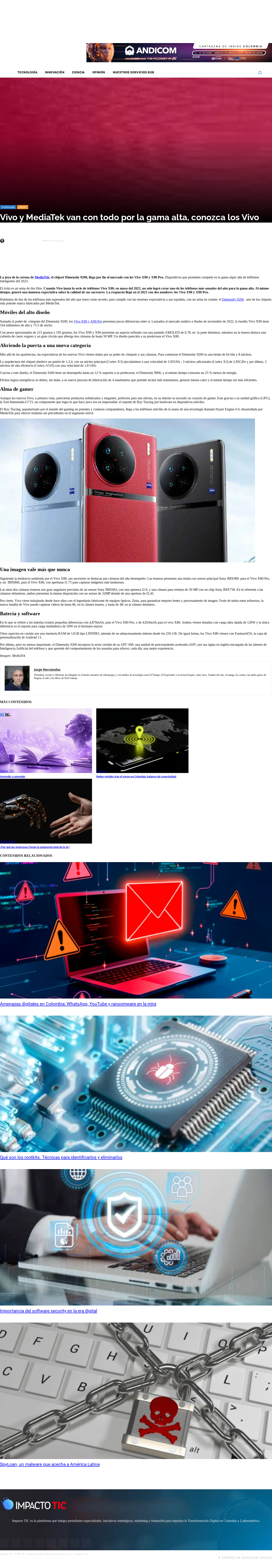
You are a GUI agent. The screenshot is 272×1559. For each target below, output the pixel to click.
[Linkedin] (228, 34)
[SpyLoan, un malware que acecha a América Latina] (136, 1391)
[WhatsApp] (53, 261)
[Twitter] (223, 34)
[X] (7, 261)
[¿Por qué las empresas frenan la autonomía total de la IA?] (46, 811)
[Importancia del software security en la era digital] (136, 1237)
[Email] (83, 261)
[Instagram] (217, 34)
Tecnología (8, 206)
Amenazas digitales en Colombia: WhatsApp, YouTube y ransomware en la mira (78, 1003)
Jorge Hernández (23, 241)
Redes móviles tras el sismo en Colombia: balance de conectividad (136, 776)
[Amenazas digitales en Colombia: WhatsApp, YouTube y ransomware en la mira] (136, 930)
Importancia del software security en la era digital (48, 1310)
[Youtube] (234, 34)
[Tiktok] (239, 34)
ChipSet (22, 206)
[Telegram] (68, 261)
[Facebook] (211, 34)
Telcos (100, 771)
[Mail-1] (245, 34)
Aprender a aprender (12, 776)
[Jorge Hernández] (3, 241)
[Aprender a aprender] (46, 740)
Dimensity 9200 (233, 299)
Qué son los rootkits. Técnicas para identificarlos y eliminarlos (61, 1157)
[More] (99, 261)
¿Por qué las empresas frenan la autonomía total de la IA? (35, 847)
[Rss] (251, 34)
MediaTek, (42, 277)
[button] (260, 73)
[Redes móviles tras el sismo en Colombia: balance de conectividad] (142, 740)
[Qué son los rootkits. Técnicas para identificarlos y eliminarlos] (136, 1084)
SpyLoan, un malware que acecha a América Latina (50, 1464)
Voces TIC (7, 771)
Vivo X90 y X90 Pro (88, 321)
